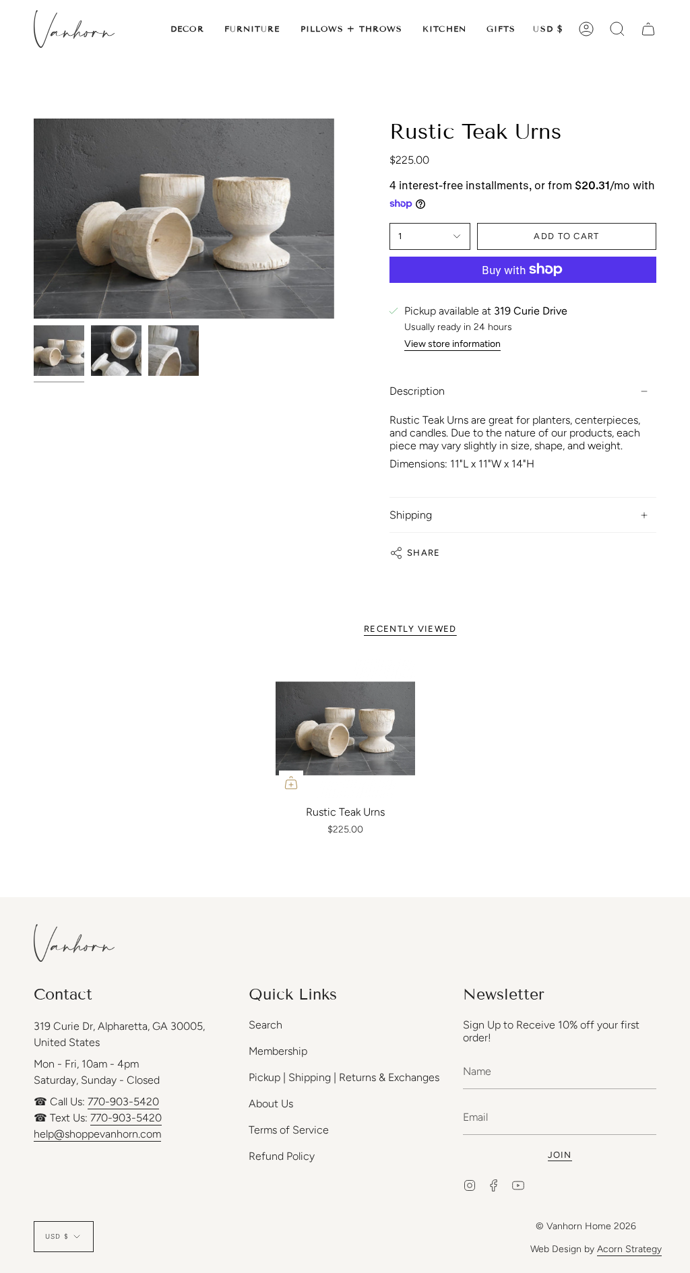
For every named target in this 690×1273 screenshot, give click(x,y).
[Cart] (648, 29)
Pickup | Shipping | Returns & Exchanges (344, 1077)
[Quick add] (291, 783)
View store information (452, 344)
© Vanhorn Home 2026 (586, 1226)
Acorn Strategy (629, 1249)
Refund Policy (282, 1156)
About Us (271, 1103)
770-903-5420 (123, 1101)
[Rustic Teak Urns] (345, 728)
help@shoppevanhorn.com (97, 1134)
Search (265, 1024)
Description (417, 391)
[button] (187, 29)
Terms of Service (289, 1129)
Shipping (410, 515)
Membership (278, 1051)
